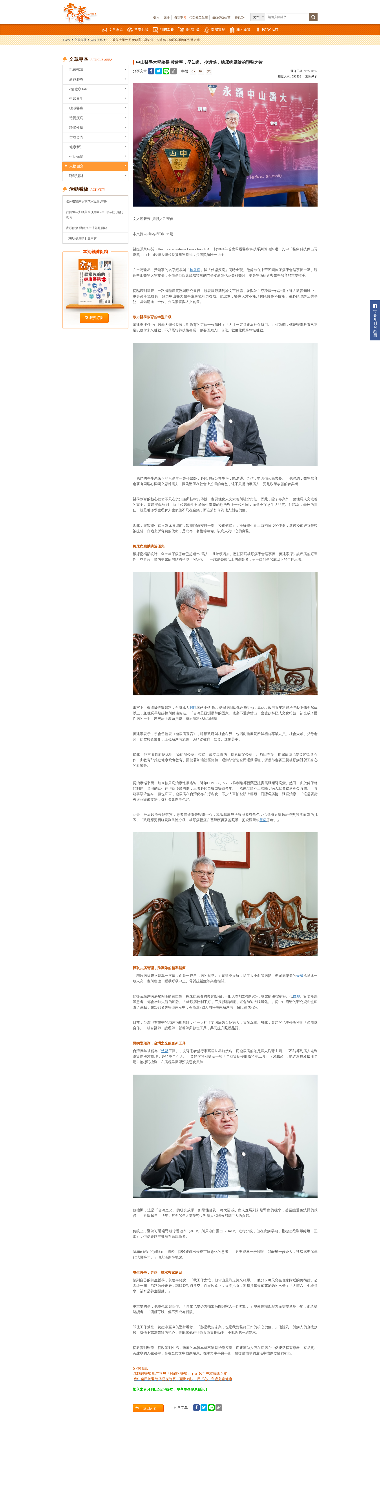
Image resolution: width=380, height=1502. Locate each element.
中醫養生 (76, 98)
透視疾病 (76, 118)
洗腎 (164, 1051)
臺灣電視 (218, 29)
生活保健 (76, 156)
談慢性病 (76, 127)
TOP (367, 1485)
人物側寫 (96, 40)
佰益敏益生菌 (198, 17)
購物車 (180, 17)
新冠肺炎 (76, 79)
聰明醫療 (76, 108)
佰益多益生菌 (221, 17)
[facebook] (151, 71)
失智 (299, 975)
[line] (166, 71)
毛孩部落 (76, 70)
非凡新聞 (243, 29)
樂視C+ (240, 17)
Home (67, 40)
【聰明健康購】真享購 (81, 238)
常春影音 (141, 29)
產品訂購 (192, 29)
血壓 (296, 996)
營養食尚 (76, 137)
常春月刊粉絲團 (375, 323)
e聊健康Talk (78, 89)
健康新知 (76, 147)
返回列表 (311, 76)
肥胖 (192, 707)
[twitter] (158, 71)
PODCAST (270, 29)
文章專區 (116, 29)
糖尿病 (195, 270)
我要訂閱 (97, 318)
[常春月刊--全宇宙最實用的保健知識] (80, 12)
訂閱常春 (167, 29)
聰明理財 (76, 176)
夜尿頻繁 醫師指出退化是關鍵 (86, 228)
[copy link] (173, 71)
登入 (156, 17)
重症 (263, 820)
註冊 (167, 17)
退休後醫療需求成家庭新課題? (86, 201)
